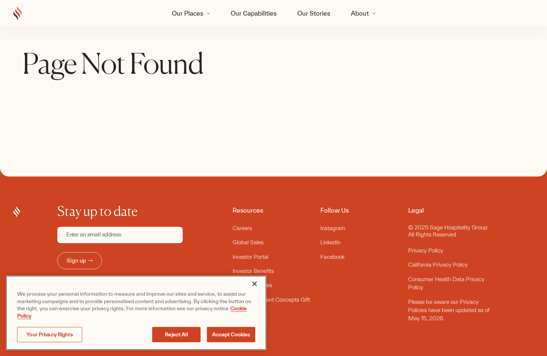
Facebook (332, 257)
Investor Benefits (253, 271)
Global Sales (248, 242)
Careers (242, 228)
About (360, 13)
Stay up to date (97, 211)
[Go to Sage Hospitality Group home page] (17, 14)
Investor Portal (250, 257)
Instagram (332, 228)
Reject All (176, 334)
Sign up (76, 260)
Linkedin (330, 242)
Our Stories (313, 13)
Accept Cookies (231, 334)
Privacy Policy (425, 250)
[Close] (254, 284)
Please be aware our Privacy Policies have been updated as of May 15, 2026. (449, 310)
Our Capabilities (253, 13)
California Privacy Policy (438, 264)
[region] (136, 313)
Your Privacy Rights (49, 334)
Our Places (187, 13)
